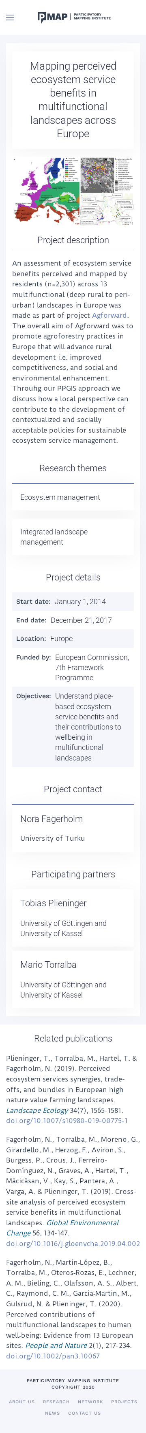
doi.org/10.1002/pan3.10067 (53, 1356)
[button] (10, 17)
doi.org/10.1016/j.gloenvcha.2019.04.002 (73, 1244)
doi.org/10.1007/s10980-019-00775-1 (67, 1121)
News (52, 1413)
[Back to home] (73, 17)
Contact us (84, 1413)
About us (22, 1401)
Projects (124, 1401)
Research (56, 1401)
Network (90, 1401)
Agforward (109, 315)
